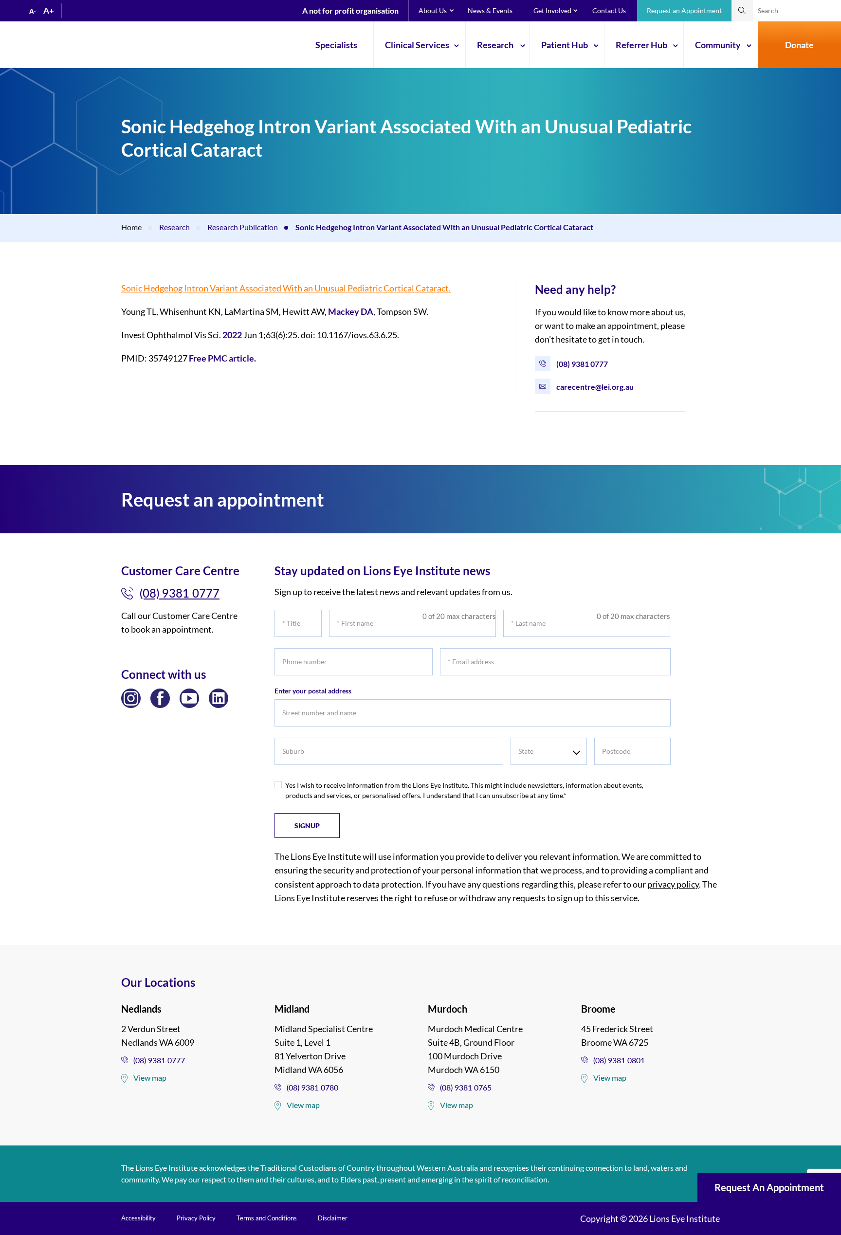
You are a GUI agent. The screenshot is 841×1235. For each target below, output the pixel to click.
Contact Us (609, 10)
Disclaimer (332, 1218)
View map (149, 1077)
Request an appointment (769, 1187)
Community (718, 44)
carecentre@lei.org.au (595, 386)
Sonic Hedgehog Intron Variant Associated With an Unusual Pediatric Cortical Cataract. (286, 288)
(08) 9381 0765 (466, 1087)
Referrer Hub (641, 44)
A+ (48, 10)
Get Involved (552, 10)
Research (495, 44)
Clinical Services (417, 44)
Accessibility (138, 1218)
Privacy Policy (196, 1218)
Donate (799, 44)
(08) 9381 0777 (582, 363)
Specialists (336, 44)
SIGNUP (307, 825)
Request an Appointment (684, 10)
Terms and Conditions (267, 1218)
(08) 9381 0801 (619, 1060)
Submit (742, 10)
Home (131, 227)
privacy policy (673, 884)
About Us (433, 10)
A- (32, 11)
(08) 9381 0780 (312, 1087)
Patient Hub (564, 44)
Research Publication (242, 227)
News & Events (490, 10)
